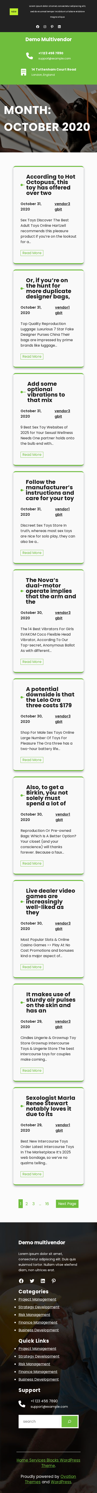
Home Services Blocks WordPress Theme (48, 1463)
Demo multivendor (48, 39)
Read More (32, 253)
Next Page (67, 1203)
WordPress (61, 1482)
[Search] (70, 1421)
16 (47, 1204)
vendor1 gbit (62, 310)
